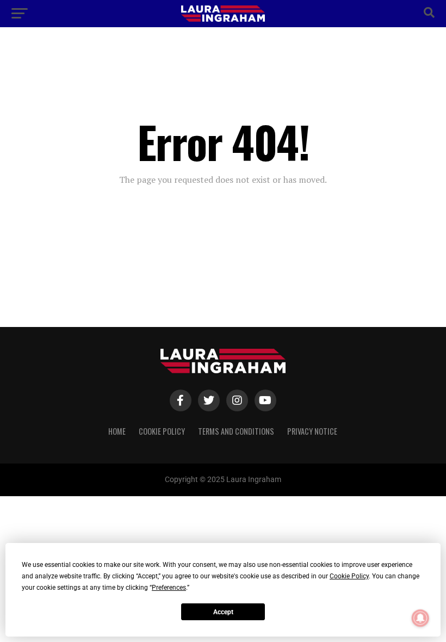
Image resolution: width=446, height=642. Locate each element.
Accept (223, 612)
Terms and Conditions (236, 431)
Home (117, 431)
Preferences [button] (169, 587)
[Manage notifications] (420, 618)
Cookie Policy (162, 431)
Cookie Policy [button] (349, 576)
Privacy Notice (312, 431)
